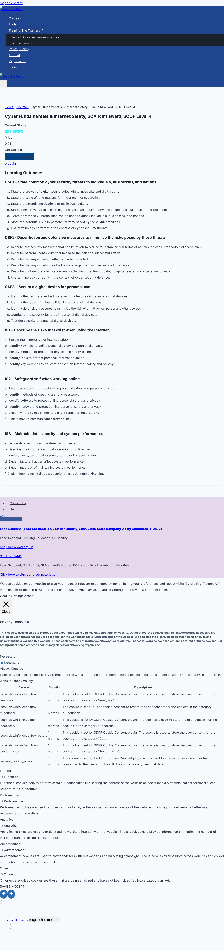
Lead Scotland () (81, 529)
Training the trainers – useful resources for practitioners (36, 37)
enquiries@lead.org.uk (16, 547)
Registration (17, 61)
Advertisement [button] (11, 844)
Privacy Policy (19, 49)
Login (13, 67)
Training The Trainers (17, 920)
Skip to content (11, 3)
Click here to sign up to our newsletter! (29, 574)
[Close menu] (1, 902)
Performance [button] (9, 795)
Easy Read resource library (24, 43)
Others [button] (5, 868)
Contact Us (18, 503)
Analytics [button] (6, 819)
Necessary (11, 662)
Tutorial (14, 55)
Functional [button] (7, 771)
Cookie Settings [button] (11, 596)
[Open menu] (3, 83)
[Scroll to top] (3, 894)
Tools (12, 24)
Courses (15, 18)
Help (13, 509)
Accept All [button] (31, 596)
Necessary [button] (7, 656)
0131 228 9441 (11, 556)
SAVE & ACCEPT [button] (12, 886)
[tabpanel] (112, 323)
